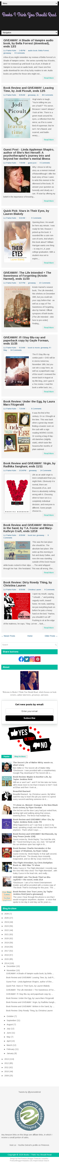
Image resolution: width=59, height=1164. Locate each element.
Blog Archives (20, 757)
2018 (6, 947)
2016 (6, 955)
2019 (6, 943)
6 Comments (36, 409)
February (11, 1049)
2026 (6, 914)
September (11, 1020)
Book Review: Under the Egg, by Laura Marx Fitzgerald (29, 403)
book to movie (34, 348)
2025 (6, 918)
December (11, 966)
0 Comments (45, 163)
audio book (32, 50)
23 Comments (44, 283)
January (10, 1053)
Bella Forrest (43, 50)
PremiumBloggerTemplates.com (21, 1160)
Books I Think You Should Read (37, 1155)
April (9, 1041)
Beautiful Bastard (21, 791)
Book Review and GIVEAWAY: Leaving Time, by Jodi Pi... (30, 977)
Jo (37, 95)
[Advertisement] (30, 23)
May (8, 1037)
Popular (7, 757)
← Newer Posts (8, 636)
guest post (32, 163)
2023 (6, 926)
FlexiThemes (22, 1158)
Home (30, 636)
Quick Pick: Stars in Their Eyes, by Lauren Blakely (26, 212)
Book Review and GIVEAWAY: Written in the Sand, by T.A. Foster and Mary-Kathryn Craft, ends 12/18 (28, 528)
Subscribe (29, 718)
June (9, 1033)
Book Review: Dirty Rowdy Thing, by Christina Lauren (27, 584)
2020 (6, 938)
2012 (6, 1063)
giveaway (7, 53)
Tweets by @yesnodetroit (29, 1092)
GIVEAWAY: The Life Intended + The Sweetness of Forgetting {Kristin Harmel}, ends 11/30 (27, 275)
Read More (49, 78)
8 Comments (20, 53)
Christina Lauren (34, 590)
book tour (32, 535)
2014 (6, 963)
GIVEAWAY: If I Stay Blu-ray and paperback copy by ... (29, 994)
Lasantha (44, 1158)
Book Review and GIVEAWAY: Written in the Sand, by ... (30, 1006)
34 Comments (16, 350)
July (8, 1029)
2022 (6, 930)
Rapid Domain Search (41, 1160)
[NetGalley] (29, 1132)
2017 (6, 951)
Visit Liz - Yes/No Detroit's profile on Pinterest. (29, 1145)
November (11, 970)
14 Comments (45, 470)
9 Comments (49, 590)
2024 (6, 922)
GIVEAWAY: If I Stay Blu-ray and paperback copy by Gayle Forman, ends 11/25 (26, 340)
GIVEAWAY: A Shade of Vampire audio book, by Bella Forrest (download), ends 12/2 (28, 43)
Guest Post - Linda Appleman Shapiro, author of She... (29, 982)
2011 (6, 1067)
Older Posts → (51, 636)
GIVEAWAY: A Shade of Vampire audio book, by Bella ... (30, 973)
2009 (6, 1076)
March (9, 1045)
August (10, 1024)
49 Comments (47, 95)
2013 (6, 1059)
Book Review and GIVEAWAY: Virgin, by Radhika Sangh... (31, 1002)
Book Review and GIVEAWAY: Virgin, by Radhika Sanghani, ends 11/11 (29, 465)
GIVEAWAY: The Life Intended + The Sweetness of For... (30, 990)
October (10, 1016)
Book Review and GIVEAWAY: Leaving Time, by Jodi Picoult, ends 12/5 (28, 89)
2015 (6, 959)
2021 (6, 934)
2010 (6, 1071)
